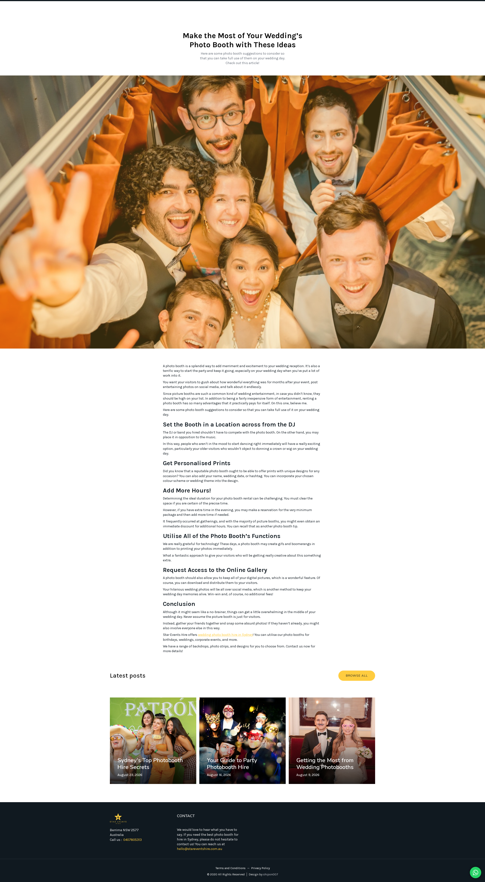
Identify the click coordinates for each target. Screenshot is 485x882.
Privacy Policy (260, 868)
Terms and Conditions (230, 868)
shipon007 (270, 874)
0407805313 (132, 840)
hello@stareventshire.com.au (199, 849)
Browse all (357, 676)
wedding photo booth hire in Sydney (225, 635)
